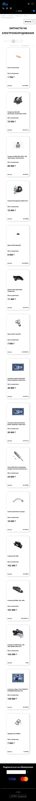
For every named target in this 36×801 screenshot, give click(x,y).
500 (21, 41)
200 (17, 41)
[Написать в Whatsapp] (8, 8)
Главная (3, 16)
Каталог (10, 16)
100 (13, 41)
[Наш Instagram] (11, 8)
